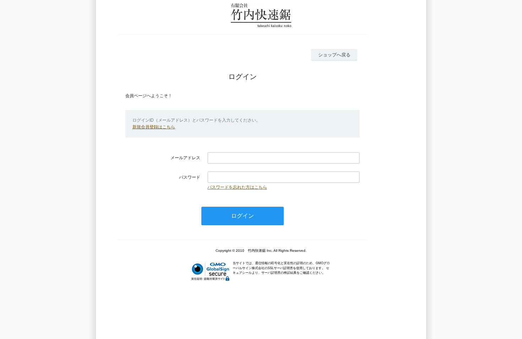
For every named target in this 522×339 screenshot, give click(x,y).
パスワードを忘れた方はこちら (237, 187)
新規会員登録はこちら (153, 126)
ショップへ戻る (334, 54)
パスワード (189, 177)
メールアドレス (185, 157)
